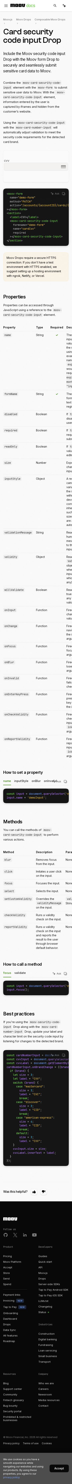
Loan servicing (47, 1350)
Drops (7, 1324)
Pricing (7, 1256)
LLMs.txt (43, 1300)
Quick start (45, 1261)
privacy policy (11, 1477)
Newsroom (45, 1394)
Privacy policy (11, 1443)
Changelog (45, 1306)
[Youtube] (34, 1235)
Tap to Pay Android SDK (53, 1289)
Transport (44, 1361)
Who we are (46, 1383)
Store (6, 1273)
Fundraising (45, 1344)
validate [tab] (20, 972)
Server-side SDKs (49, 1284)
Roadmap (9, 1341)
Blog (6, 1383)
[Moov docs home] (22, 6)
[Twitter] (15, 1235)
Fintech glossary (13, 1400)
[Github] (5, 1235)
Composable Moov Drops (50, 19)
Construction (46, 1333)
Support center (12, 1388)
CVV (6, 160)
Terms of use (31, 1443)
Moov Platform (12, 1261)
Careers (43, 1388)
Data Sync (9, 1329)
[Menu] (6, 6)
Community (10, 1394)
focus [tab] (7, 972)
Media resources (49, 1400)
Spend (7, 1284)
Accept (7, 1267)
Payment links (11, 1294)
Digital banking (47, 1339)
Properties (15, 297)
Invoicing (12, 1300)
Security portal (12, 1411)
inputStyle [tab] (21, 781)
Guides (42, 1256)
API (40, 1267)
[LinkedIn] (24, 1235)
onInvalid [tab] (50, 781)
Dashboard (10, 1318)
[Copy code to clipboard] (63, 193)
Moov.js (7, 19)
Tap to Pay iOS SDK (50, 1295)
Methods (13, 822)
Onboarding (10, 1313)
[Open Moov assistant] (64, 5)
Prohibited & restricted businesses (17, 1418)
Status (42, 1312)
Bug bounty (10, 1405)
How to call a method (23, 964)
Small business (47, 1356)
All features (10, 1335)
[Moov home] (36, 1219)
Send (6, 1278)
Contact (43, 1405)
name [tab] (7, 781)
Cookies (47, 1443)
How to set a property (23, 772)
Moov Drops (23, 19)
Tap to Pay (14, 1306)
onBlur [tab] (36, 781)
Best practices (19, 1014)
